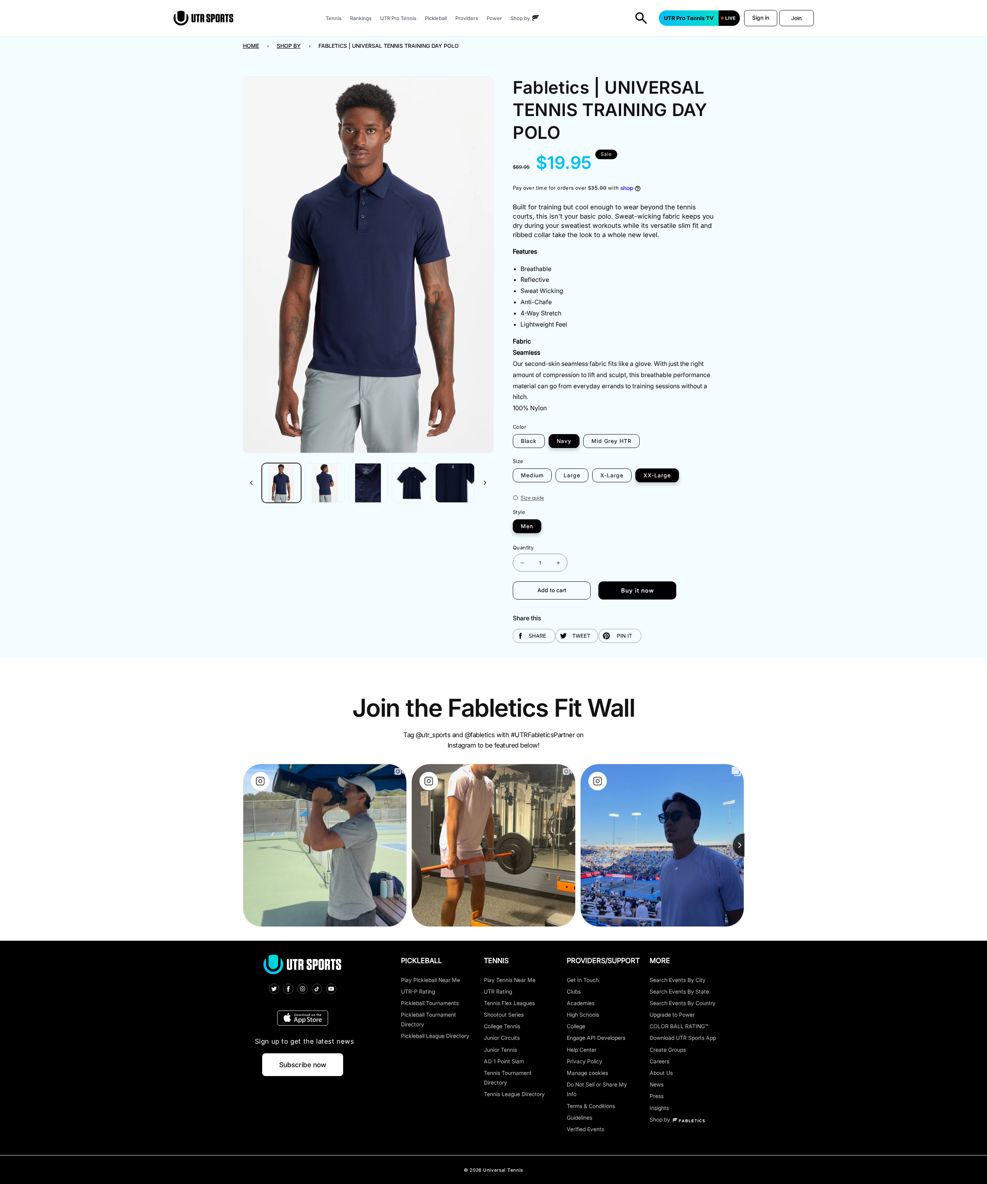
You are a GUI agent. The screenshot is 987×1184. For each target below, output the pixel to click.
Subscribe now (302, 1065)
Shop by (289, 45)
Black (529, 441)
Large (572, 475)
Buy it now (637, 590)
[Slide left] (251, 482)
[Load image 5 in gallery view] (455, 483)
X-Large (611, 475)
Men (527, 526)
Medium (532, 475)
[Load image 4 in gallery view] (411, 483)
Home (251, 45)
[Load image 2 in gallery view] (325, 483)
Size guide (532, 498)
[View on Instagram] (260, 781)
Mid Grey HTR (611, 441)
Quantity (523, 547)
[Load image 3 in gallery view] (368, 483)
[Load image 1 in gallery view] (281, 483)
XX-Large (657, 475)
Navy (564, 441)
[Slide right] (485, 482)
